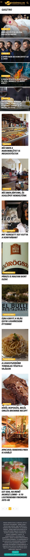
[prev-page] (3, 508)
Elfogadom (15, 552)
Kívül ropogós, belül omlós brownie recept (15, 409)
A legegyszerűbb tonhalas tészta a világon (12, 366)
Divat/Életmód (9, 231)
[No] (28, 539)
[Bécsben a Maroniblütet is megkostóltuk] (15, 130)
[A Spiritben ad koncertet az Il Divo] (15, 50)
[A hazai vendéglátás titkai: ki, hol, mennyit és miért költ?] (15, 75)
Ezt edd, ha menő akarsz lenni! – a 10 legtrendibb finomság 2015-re (14, 496)
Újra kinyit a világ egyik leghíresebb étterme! (12, 321)
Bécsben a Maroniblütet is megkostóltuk (11, 151)
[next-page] (16, 508)
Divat (6, 488)
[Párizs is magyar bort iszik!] (15, 258)
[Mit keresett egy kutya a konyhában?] (15, 216)
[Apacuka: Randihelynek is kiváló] (15, 432)
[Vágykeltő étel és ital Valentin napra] (15, 26)
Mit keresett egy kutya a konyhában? (15, 236)
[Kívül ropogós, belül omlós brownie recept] (15, 390)
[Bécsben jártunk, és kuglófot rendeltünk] (15, 175)
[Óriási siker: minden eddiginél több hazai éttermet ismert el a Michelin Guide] (15, 99)
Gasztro (5, 29)
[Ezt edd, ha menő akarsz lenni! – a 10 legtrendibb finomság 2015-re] (15, 474)
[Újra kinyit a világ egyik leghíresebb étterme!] (15, 300)
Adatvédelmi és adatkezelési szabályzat (15, 554)
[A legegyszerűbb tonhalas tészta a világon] (15, 345)
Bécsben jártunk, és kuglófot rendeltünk (14, 194)
